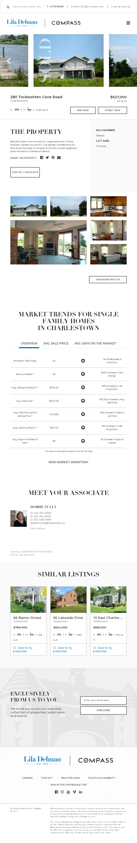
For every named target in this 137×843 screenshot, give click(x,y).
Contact (47, 778)
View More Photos (108, 279)
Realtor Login (70, 778)
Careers (27, 778)
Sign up (125, 6)
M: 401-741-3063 (40, 513)
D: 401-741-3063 (40, 516)
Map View (83, 110)
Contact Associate (25, 172)
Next (128, 60)
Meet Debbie (37, 528)
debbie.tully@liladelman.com (48, 523)
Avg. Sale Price (56, 343)
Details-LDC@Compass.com (87, 6)
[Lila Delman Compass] (48, 23)
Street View (112, 110)
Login (114, 6)
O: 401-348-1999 (40, 519)
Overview (29, 343)
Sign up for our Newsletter (68, 784)
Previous (9, 60)
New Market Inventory (68, 462)
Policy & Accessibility (101, 778)
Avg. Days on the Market (95, 343)
